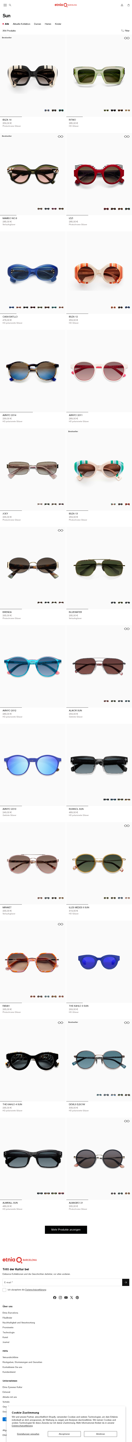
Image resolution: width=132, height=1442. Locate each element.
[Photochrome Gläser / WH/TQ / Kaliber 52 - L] (113, 504)
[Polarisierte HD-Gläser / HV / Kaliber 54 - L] (54, 1193)
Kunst (5, 1337)
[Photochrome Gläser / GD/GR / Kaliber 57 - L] (54, 898)
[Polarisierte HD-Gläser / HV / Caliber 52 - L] (47, 307)
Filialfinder (7, 1317)
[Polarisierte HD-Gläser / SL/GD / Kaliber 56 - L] (127, 701)
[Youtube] (66, 1297)
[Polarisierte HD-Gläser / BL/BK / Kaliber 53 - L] (113, 799)
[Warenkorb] (129, 5)
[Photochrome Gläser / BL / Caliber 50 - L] (127, 307)
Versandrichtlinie (10, 1357)
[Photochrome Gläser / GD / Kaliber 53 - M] (54, 504)
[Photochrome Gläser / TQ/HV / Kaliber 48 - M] (127, 209)
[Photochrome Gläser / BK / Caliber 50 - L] (120, 307)
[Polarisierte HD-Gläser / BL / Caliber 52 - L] (11, 307)
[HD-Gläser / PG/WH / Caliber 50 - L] (127, 898)
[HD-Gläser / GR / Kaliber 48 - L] (106, 110)
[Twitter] (72, 1297)
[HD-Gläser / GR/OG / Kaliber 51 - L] (120, 1095)
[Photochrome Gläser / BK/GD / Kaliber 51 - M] (40, 996)
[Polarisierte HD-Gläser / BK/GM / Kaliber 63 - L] (113, 602)
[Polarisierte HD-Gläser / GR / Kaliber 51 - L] (47, 996)
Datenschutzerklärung (22, 1425)
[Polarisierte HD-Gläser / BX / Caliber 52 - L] (33, 307)
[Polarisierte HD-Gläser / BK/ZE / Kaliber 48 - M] (113, 209)
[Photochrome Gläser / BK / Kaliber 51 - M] (113, 1193)
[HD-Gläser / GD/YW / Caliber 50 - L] (106, 898)
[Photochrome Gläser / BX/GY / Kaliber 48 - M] (106, 209)
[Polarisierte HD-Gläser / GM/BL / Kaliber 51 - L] (113, 1095)
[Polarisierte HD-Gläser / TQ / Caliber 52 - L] (54, 307)
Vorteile (6, 1402)
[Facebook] (55, 1297)
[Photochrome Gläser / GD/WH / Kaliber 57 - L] (61, 898)
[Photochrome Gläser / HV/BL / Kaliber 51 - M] (54, 996)
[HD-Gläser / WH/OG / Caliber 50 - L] (113, 307)
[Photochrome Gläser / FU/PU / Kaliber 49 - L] (54, 209)
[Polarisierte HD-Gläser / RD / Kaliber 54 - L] (61, 1193)
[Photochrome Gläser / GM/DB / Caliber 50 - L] (120, 898)
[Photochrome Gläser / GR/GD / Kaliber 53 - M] (54, 602)
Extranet (6, 1392)
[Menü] (5, 5)
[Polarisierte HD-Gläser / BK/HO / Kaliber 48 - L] (113, 110)
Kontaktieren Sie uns (12, 1367)
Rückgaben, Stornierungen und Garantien (22, 1362)
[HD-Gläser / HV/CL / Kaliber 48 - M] (120, 209)
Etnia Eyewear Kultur (12, 1387)
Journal (6, 1342)
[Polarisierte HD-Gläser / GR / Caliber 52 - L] (40, 307)
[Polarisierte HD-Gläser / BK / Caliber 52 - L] (26, 307)
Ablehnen (100, 1434)
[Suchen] (10, 5)
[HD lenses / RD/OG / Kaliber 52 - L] (127, 504)
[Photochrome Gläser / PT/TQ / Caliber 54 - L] (61, 110)
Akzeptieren (64, 1434)
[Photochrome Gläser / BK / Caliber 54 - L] (54, 110)
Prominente (8, 1327)
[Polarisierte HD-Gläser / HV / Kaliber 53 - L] (120, 799)
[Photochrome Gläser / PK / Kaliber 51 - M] (33, 996)
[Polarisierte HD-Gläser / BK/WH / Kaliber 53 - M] (47, 602)
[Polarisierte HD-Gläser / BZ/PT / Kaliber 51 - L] (99, 1095)
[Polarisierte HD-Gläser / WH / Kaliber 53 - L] (127, 799)
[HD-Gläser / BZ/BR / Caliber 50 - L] (113, 898)
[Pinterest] (77, 1297)
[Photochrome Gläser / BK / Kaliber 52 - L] (120, 504)
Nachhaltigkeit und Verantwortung (19, 1322)
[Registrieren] (125, 1282)
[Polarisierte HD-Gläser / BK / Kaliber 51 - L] (106, 1095)
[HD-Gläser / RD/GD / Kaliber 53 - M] (61, 504)
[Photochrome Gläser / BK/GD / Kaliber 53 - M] (40, 602)
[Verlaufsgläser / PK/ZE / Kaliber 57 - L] (40, 898)
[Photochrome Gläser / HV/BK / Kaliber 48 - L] (120, 110)
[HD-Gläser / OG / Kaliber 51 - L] (61, 996)
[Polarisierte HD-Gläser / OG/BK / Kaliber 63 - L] (127, 602)
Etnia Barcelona (10, 1312)
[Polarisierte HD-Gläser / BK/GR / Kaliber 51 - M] (120, 1193)
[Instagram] (60, 1297)
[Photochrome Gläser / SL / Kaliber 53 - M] (40, 504)
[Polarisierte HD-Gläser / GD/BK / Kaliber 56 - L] (120, 701)
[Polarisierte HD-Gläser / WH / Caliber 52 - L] (61, 307)
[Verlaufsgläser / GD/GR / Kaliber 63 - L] (120, 602)
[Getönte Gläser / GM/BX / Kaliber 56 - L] (106, 701)
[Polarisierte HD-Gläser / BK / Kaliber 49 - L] (47, 209)
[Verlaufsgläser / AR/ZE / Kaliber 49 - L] (40, 209)
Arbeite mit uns (10, 1397)
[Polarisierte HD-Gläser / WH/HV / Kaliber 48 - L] (127, 110)
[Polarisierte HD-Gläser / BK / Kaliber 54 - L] (40, 1193)
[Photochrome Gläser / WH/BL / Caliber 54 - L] (47, 110)
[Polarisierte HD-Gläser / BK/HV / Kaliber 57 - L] (47, 898)
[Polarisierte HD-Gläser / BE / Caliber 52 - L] (18, 307)
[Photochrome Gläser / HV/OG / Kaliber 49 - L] (61, 209)
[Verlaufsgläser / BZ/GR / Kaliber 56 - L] (113, 701)
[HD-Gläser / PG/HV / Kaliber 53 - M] (61, 602)
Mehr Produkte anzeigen (65, 1229)
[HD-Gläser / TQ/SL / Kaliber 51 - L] (127, 1095)
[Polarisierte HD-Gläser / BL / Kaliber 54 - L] (47, 1193)
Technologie (8, 1332)
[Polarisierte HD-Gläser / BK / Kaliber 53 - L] (106, 799)
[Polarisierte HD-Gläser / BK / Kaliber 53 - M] (47, 504)
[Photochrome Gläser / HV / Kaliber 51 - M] (127, 1193)
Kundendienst (9, 1372)
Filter (127, 30)
